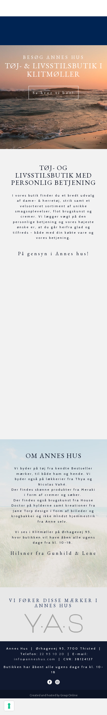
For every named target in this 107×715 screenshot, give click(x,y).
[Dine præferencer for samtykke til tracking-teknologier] (9, 706)
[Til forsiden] (53, 31)
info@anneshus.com (35, 659)
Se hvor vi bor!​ (53, 92)
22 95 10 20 (52, 654)
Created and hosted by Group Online (54, 695)
